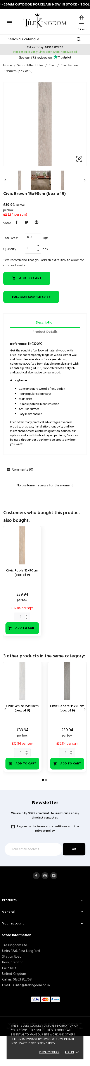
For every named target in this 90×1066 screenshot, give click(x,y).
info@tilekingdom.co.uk (33, 985)
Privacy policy (49, 1052)
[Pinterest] (36, 222)
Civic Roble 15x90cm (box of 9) (22, 573)
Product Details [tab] (45, 332)
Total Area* (10, 238)
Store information (16, 935)
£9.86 (31, 297)
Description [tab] (45, 323)
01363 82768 (54, 47)
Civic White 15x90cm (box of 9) (22, 708)
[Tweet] (26, 222)
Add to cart (27, 278)
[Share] (16, 222)
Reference (18, 344)
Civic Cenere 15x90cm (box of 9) (67, 708)
